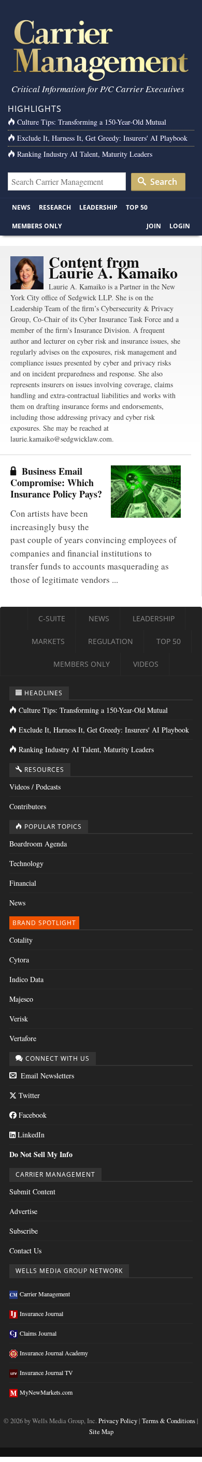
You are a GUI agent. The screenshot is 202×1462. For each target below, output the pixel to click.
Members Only (37, 226)
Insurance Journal (41, 1313)
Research (55, 207)
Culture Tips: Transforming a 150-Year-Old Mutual (91, 122)
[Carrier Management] (101, 49)
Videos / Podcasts (35, 787)
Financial (22, 883)
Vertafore (22, 1038)
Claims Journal (38, 1333)
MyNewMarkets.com (46, 1392)
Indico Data (26, 979)
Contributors (27, 806)
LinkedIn (30, 1134)
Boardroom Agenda (38, 844)
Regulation (110, 641)
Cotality (21, 940)
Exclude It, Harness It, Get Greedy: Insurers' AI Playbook (102, 138)
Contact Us (25, 1250)
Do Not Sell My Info (41, 1154)
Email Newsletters (46, 1075)
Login (179, 226)
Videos (145, 664)
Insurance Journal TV (46, 1372)
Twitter (28, 1095)
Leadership (98, 207)
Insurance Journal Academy (54, 1353)
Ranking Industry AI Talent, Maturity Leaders (84, 154)
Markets (48, 641)
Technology (26, 863)
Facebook (32, 1115)
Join (154, 226)
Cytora (19, 959)
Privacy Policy (117, 1420)
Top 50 (137, 207)
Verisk (18, 1019)
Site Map (101, 1431)
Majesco (21, 999)
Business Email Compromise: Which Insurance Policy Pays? (56, 482)
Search (162, 181)
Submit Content (32, 1191)
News (21, 207)
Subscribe (23, 1231)
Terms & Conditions (168, 1420)
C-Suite (51, 618)
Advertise (23, 1211)
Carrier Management (45, 1294)
